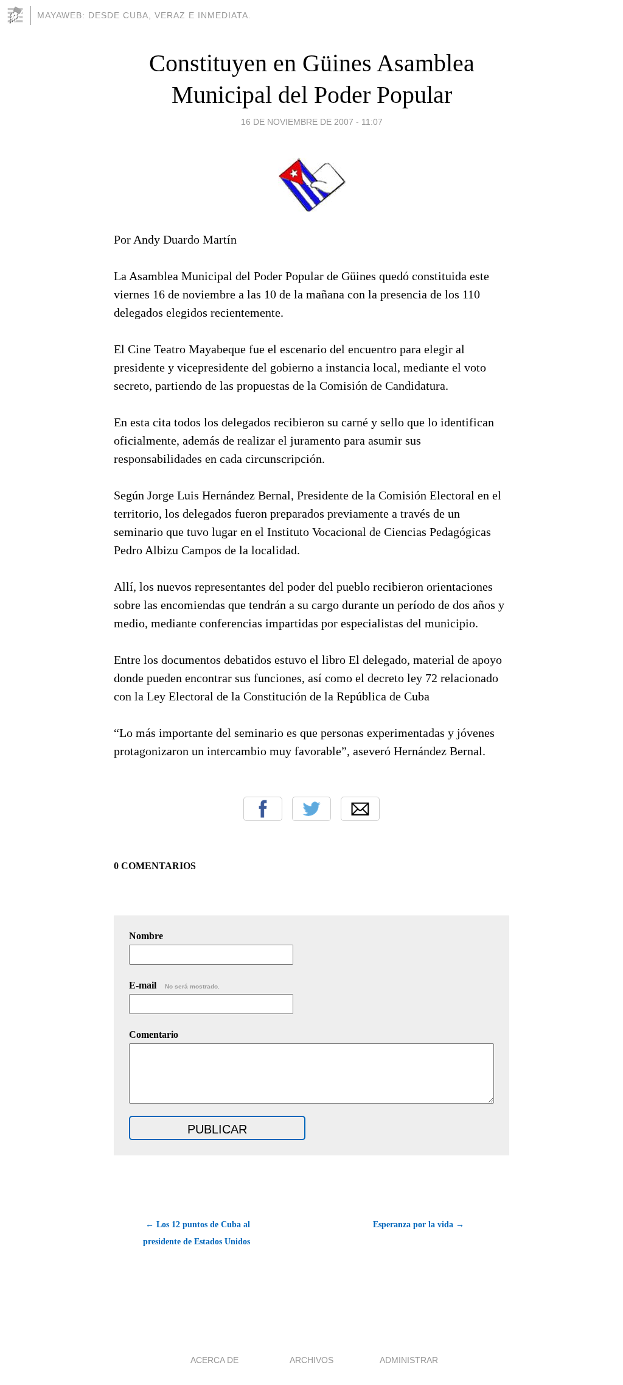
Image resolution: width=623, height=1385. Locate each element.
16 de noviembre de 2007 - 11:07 (312, 122)
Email (360, 809)
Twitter (311, 809)
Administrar (409, 1360)
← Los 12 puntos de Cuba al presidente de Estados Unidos (196, 1233)
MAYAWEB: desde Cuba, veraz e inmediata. (144, 15)
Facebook (262, 809)
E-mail (174, 985)
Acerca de (214, 1360)
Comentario (153, 1034)
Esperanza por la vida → (418, 1224)
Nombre (146, 936)
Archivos (311, 1360)
